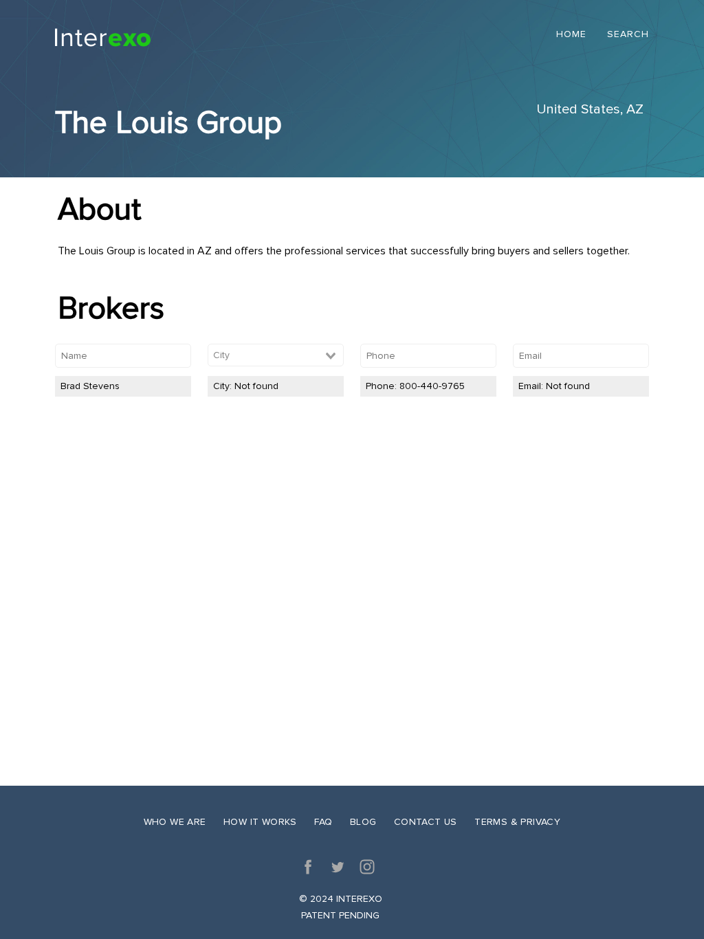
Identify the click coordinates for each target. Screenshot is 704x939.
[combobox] (276, 355)
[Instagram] (367, 867)
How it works (260, 822)
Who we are (175, 822)
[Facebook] (308, 867)
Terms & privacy (517, 822)
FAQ (323, 822)
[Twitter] (337, 867)
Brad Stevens (90, 386)
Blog (363, 822)
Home (571, 35)
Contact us (425, 822)
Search (628, 35)
